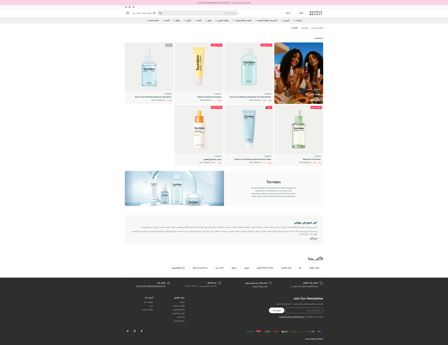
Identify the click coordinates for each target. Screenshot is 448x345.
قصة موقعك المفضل (260, 286)
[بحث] (160, 13)
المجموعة (304, 28)
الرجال (288, 13)
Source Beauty (311, 339)
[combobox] (198, 13)
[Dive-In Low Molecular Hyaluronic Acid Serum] (149, 66)
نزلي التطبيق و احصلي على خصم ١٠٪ (304, 286)
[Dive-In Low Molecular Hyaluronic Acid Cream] (248, 129)
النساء (301, 13)
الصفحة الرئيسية (317, 28)
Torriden (267, 94)
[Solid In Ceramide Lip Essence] (199, 66)
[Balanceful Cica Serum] (298, 129)
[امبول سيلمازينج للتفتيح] (199, 129)
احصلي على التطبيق (310, 283)
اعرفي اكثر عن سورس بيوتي (256, 283)
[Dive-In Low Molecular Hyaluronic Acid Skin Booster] (248, 66)
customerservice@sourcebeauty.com (150, 286)
